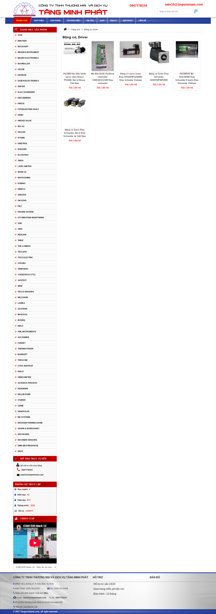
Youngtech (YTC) (26, 275)
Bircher (22, 41)
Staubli (22, 263)
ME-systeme (24, 417)
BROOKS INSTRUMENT (28, 52)
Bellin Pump (24, 394)
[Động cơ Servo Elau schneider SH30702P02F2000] (159, 56)
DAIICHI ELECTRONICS (28, 81)
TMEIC (21, 240)
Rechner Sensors (27, 440)
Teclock (22, 252)
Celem (21, 69)
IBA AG (21, 126)
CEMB (20, 406)
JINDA (21, 160)
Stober (22, 400)
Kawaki (21, 183)
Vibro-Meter (24, 377)
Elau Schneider (26, 92)
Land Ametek (25, 166)
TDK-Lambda (24, 246)
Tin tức (90, 20)
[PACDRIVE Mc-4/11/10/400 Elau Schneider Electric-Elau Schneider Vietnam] (187, 56)
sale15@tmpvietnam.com (31, 475)
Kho (102, 20)
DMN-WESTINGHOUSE (28, 446)
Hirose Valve (24, 121)
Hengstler (23, 411)
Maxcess (22, 314)
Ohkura (22, 195)
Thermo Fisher (25, 349)
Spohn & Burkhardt (28, 428)
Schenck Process (27, 383)
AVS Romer (23, 337)
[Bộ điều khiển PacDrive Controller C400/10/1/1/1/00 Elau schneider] (103, 56)
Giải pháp (128, 20)
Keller (21, 132)
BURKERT (22, 354)
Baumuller (24, 64)
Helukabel (24, 434)
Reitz (20, 451)
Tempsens (23, 269)
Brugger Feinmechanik (30, 423)
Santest (22, 280)
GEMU (20, 115)
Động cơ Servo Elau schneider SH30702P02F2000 (159, 77)
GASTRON (22, 309)
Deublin (22, 75)
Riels (20, 326)
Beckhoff (23, 46)
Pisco (21, 371)
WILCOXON (23, 297)
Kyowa (21, 138)
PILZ (20, 206)
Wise (20, 286)
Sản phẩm (55, 20)
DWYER (21, 86)
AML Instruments (27, 332)
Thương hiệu (73, 20)
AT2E (20, 35)
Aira (20, 229)
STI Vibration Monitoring (31, 217)
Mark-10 (22, 172)
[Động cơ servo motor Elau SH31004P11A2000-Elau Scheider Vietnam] (131, 56)
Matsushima (24, 178)
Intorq (21, 320)
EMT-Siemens (24, 98)
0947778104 (27, 470)
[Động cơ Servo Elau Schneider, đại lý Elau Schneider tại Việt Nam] (75, 112)
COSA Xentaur (25, 366)
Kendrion (23, 389)
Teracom (22, 360)
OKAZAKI (22, 200)
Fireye (21, 103)
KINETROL (22, 143)
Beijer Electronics (28, 58)
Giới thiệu (39, 20)
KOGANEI (22, 149)
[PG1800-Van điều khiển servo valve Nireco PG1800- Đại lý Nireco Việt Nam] (75, 56)
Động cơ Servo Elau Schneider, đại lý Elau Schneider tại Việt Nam (74, 133)
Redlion (22, 235)
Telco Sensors (26, 292)
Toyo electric (25, 257)
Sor (20, 223)
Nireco (21, 189)
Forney (22, 343)
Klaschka (23, 155)
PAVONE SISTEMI (25, 212)
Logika (21, 303)
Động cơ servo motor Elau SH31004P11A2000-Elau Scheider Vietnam (130, 77)
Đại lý (114, 20)
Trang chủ (22, 20)
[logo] (60, 9)
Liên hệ (142, 20)
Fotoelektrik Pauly (28, 109)
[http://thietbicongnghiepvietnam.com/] (65, 30)
